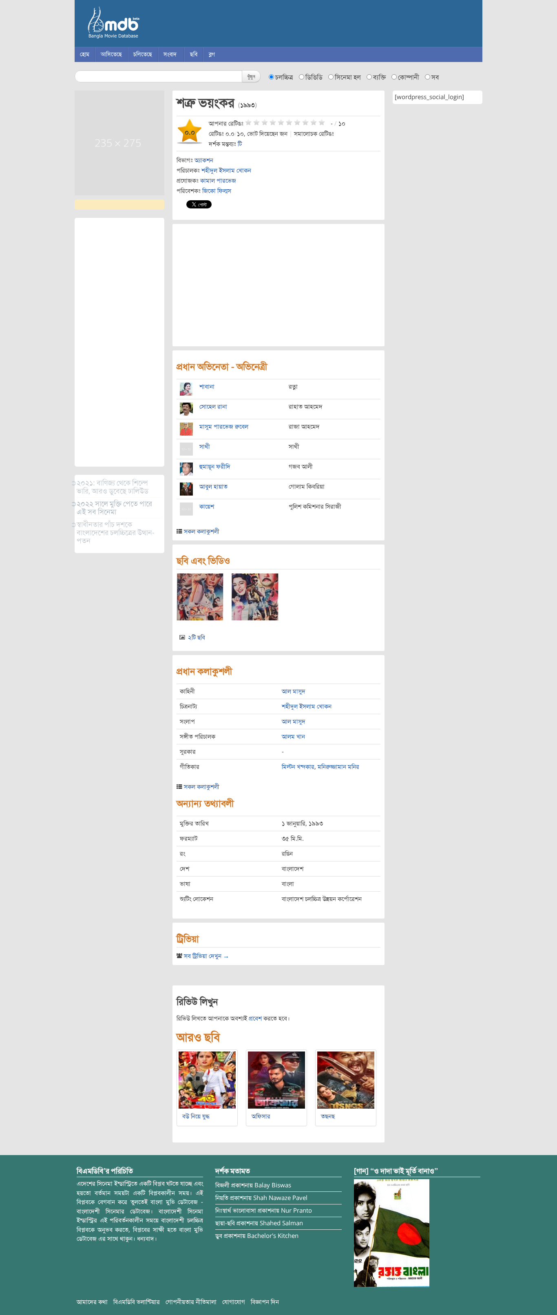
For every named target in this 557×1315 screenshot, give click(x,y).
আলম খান (293, 736)
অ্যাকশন (204, 160)
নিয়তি (221, 1198)
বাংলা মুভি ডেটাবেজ (148, 24)
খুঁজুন (251, 76)
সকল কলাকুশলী (201, 531)
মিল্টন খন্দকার (298, 766)
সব (435, 77)
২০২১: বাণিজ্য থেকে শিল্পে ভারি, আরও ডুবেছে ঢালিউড (112, 487)
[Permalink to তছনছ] (345, 1079)
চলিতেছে (142, 54)
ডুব (218, 1236)
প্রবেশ (255, 1018)
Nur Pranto (296, 1210)
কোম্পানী (408, 77)
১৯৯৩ (247, 105)
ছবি (193, 54)
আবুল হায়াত (213, 486)
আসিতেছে (111, 54)
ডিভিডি (314, 77)
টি (240, 144)
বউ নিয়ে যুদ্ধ (196, 1116)
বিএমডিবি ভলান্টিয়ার (136, 1302)
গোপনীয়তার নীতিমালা (191, 1302)
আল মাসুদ (293, 691)
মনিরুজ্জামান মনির (338, 766)
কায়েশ (206, 506)
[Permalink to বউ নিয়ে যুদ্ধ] (207, 1079)
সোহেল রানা (213, 406)
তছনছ (328, 1116)
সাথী (204, 446)
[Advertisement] (119, 342)
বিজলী (222, 1185)
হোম (84, 54)
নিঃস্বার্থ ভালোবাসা (235, 1210)
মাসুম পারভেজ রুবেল (223, 426)
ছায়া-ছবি (225, 1223)
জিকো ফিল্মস (216, 191)
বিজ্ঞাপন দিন (265, 1302)
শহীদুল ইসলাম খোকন (226, 170)
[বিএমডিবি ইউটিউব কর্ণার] (391, 1233)
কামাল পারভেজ (218, 180)
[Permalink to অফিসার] (276, 1079)
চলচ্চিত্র (284, 77)
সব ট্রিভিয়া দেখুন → (206, 956)
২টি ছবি (196, 637)
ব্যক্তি (379, 77)
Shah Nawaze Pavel (280, 1198)
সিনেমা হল (348, 77)
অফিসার (261, 1116)
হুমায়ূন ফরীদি (214, 466)
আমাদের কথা (92, 1302)
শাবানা (206, 386)
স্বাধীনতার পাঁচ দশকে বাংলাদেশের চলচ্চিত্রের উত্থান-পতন (116, 532)
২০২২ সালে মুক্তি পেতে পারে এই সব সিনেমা (114, 507)
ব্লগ (212, 54)
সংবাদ (170, 54)
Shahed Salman (281, 1223)
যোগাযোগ (233, 1302)
